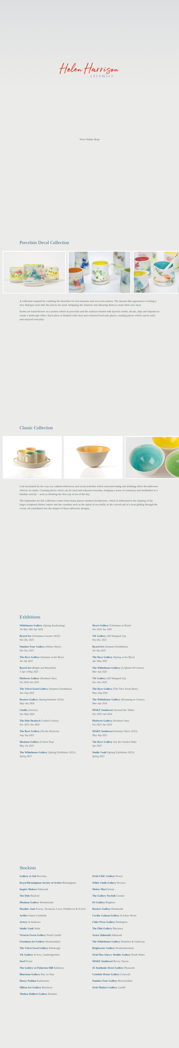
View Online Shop (89, 139)
